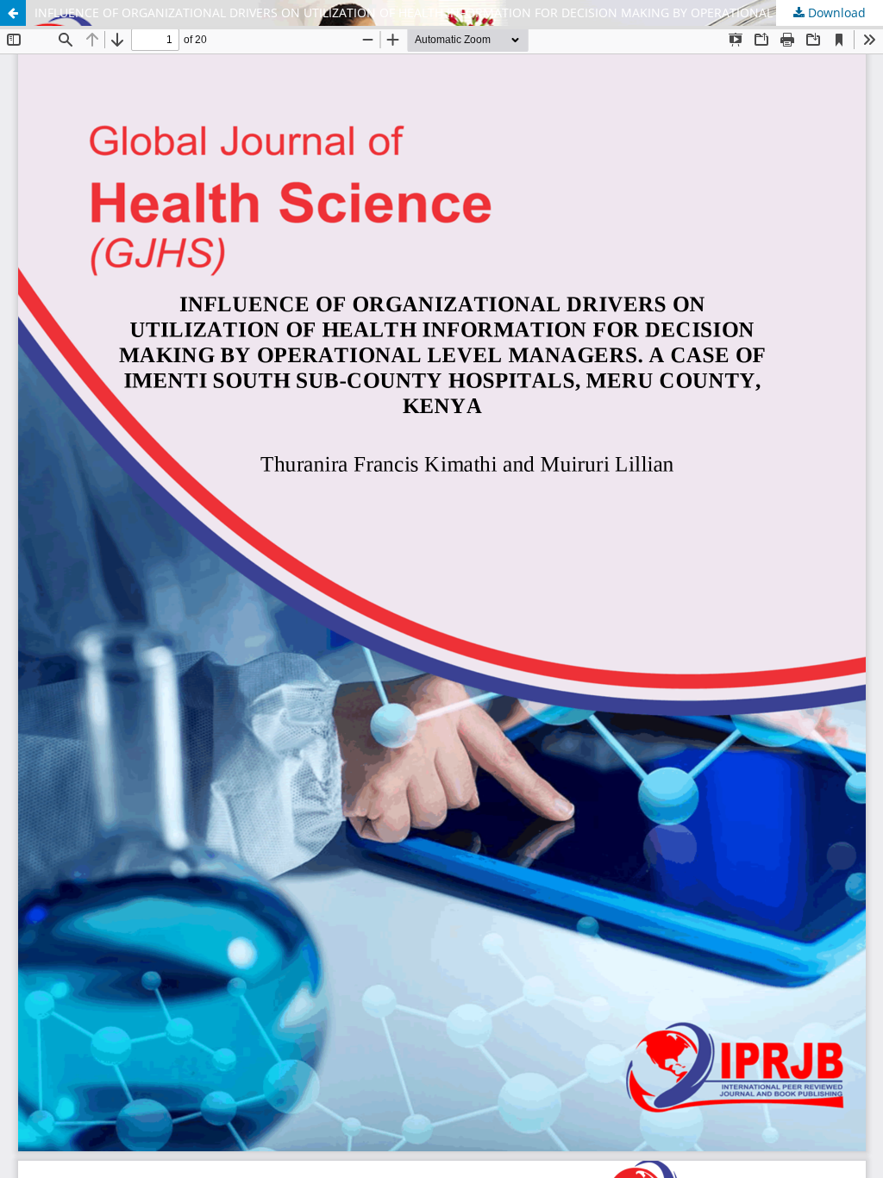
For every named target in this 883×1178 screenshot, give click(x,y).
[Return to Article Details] (13, 13)
